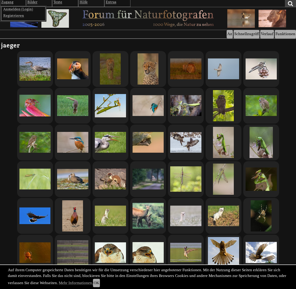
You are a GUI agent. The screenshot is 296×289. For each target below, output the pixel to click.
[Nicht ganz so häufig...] (223, 179)
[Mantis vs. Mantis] (186, 106)
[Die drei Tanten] (148, 216)
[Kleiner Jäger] (110, 179)
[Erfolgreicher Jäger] (186, 253)
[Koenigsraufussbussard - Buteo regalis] (110, 253)
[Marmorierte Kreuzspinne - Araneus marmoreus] (35, 253)
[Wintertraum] (148, 106)
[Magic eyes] (223, 106)
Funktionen (285, 34)
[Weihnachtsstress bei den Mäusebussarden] (186, 142)
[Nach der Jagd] (35, 142)
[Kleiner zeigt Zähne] (186, 216)
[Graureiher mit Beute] (35, 69)
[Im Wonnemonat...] (186, 179)
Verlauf (267, 34)
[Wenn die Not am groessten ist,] (73, 179)
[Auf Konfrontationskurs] (110, 69)
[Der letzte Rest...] (261, 106)
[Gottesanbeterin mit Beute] (261, 179)
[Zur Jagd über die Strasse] (148, 179)
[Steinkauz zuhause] (148, 142)
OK (96, 283)
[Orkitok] (186, 69)
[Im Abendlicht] (73, 69)
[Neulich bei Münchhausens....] (261, 69)
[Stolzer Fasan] (73, 216)
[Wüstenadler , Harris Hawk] (35, 216)
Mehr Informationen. (76, 283)
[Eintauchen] (73, 106)
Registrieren (13, 15)
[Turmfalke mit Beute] (261, 253)
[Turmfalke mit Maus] (223, 253)
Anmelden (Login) (18, 9)
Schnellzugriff (246, 34)
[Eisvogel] (73, 142)
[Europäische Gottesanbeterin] (110, 106)
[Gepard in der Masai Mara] (148, 69)
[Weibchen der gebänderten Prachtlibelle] (35, 179)
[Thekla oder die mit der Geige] (35, 106)
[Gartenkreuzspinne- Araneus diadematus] (261, 216)
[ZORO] (110, 216)
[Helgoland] (223, 69)
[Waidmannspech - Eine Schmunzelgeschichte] (73, 253)
